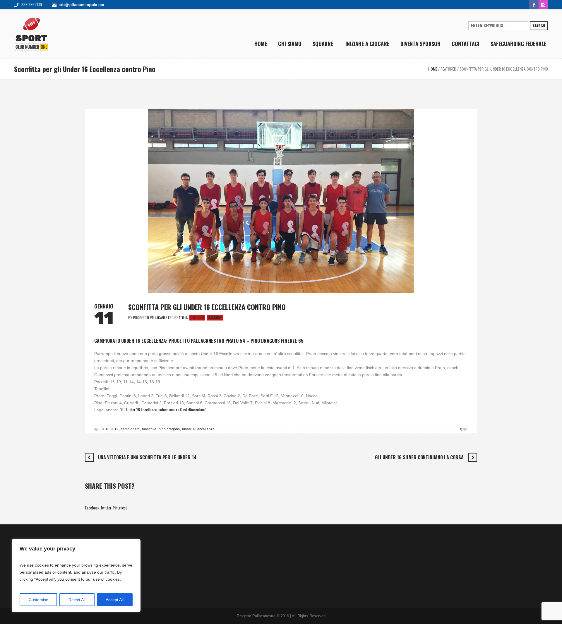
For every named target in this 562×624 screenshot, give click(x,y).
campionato (130, 429)
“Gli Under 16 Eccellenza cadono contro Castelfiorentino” (162, 409)
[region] (76, 575)
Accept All (115, 599)
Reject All (76, 599)
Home (432, 69)
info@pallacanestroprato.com (81, 4)
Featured (448, 69)
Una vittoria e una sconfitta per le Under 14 (147, 457)
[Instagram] (543, 4)
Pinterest (120, 507)
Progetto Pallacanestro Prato (113, 542)
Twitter (106, 507)
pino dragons (169, 429)
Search (539, 25)
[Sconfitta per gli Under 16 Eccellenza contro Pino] (281, 200)
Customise (38, 599)
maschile (149, 429)
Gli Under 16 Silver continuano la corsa (419, 457)
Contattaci (99, 553)
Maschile (215, 317)
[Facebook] (534, 4)
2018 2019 (110, 429)
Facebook (92, 507)
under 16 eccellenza (198, 429)
